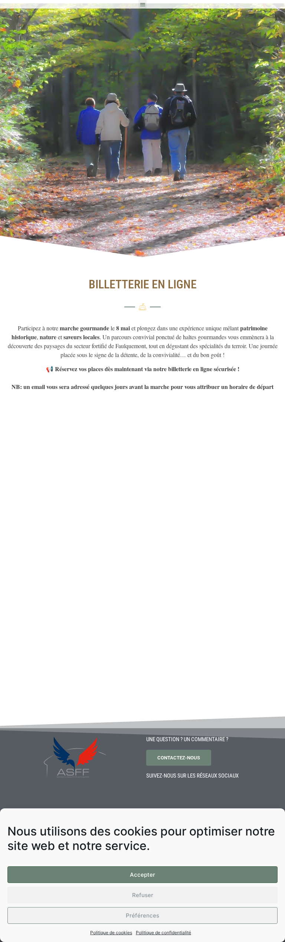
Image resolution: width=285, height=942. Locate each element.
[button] (142, 4)
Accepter (142, 874)
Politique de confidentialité (163, 932)
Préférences (142, 915)
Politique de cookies (111, 932)
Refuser (142, 895)
